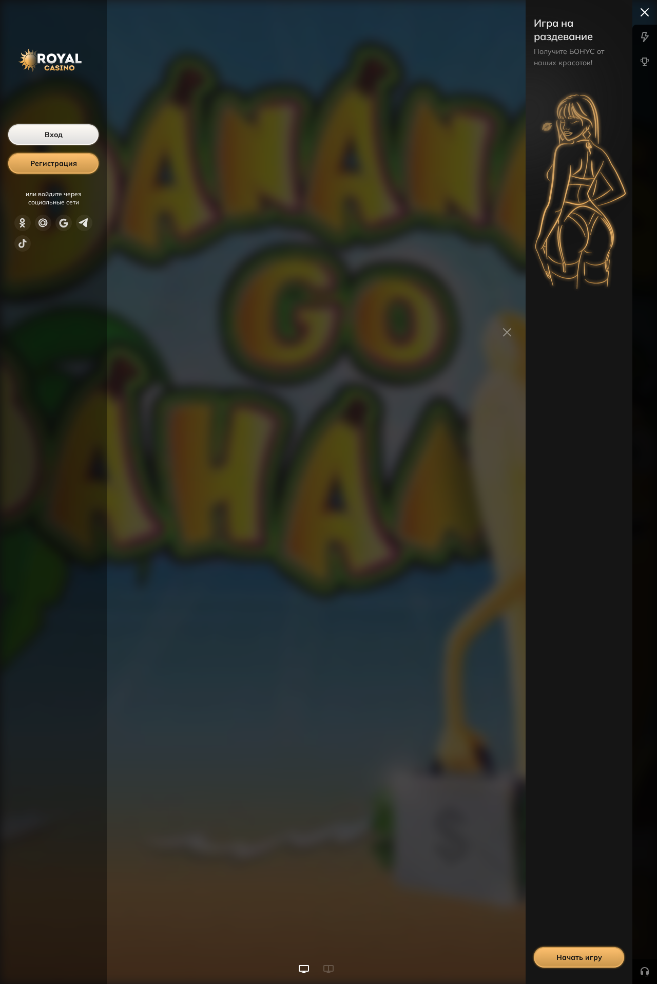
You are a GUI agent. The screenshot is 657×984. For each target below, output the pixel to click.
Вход (54, 134)
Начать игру (579, 957)
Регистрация (53, 163)
